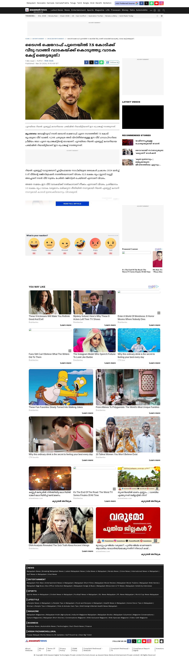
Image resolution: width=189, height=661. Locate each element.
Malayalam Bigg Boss (35, 586)
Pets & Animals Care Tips (68, 606)
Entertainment (78, 10)
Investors (160, 649)
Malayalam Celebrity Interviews (139, 586)
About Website (28, 649)
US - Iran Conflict (79, 16)
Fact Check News (77, 626)
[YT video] (156, 3)
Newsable (41, 3)
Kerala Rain (53, 16)
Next (162, 15)
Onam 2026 (64, 16)
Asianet (36, 640)
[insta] (161, 3)
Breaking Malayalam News (53, 571)
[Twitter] (146, 3)
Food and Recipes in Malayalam (89, 603)
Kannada (50, 3)
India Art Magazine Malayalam (84, 615)
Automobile (141, 10)
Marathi (98, 3)
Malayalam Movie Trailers (127, 583)
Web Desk (48, 61)
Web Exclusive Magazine (97, 618)
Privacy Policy (63, 649)
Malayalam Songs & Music (84, 586)
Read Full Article (72, 204)
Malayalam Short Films (84, 583)
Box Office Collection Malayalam (59, 586)
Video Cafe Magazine (138, 618)
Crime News (125, 571)
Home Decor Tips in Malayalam (140, 603)
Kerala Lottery (111, 16)
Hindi (92, 3)
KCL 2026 (42, 16)
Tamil (79, 3)
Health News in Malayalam (114, 603)
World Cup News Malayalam (147, 594)
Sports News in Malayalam (38, 594)
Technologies (62, 626)
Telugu (73, 3)
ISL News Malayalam (107, 594)
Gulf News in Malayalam (36, 574)
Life (108, 10)
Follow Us (114, 62)
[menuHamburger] (159, 10)
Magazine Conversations (143, 615)
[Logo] (37, 10)
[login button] (155, 10)
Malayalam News (34, 571)
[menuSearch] (164, 10)
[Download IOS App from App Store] (161, 641)
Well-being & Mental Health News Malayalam (98, 606)
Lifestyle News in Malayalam (38, 603)
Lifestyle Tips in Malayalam (63, 603)
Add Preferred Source (125, 3)
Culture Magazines (34, 618)
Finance (88, 626)
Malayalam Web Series (149, 583)
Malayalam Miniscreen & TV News (110, 586)
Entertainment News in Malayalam (59, 583)
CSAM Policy (74, 649)
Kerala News (113, 571)
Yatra (132, 10)
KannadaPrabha (62, 3)
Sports (90, 10)
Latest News (57, 10)
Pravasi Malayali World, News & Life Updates (45, 635)
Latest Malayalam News (75, 571)
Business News (33, 626)
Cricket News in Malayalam (61, 594)
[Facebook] (141, 3)
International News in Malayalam (144, 571)
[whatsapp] (151, 3)
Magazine (99, 10)
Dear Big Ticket (85, 635)
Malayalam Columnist (122, 615)
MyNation (107, 3)
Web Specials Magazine (119, 618)
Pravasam (116, 10)
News (67, 10)
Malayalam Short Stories (53, 618)
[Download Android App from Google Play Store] (156, 641)
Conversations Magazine (75, 618)
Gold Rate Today (126, 16)
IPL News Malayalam (125, 594)
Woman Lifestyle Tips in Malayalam (41, 606)
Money (125, 10)
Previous (157, 15)
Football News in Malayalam (85, 594)
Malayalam (31, 3)
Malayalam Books (105, 615)
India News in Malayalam (96, 571)
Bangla (86, 3)
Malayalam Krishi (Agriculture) (58, 615)
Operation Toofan (95, 16)
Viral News (52, 574)
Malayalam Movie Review (105, 583)
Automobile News (48, 626)
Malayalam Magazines (36, 615)
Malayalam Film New (35, 583)
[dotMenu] (151, 10)
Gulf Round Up (71, 635)
